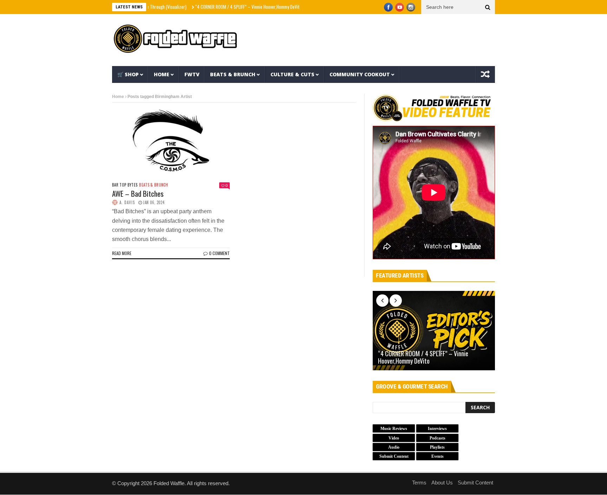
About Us (442, 483)
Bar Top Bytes (124, 185)
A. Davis (127, 202)
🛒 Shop (128, 74)
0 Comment (219, 253)
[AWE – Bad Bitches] (171, 141)
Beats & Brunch (232, 74)
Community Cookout (359, 74)
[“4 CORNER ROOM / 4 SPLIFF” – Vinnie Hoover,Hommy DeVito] (434, 330)
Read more (121, 253)
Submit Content (475, 483)
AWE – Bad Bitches (138, 193)
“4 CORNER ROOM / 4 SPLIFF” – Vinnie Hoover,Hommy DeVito (236, 6)
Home (161, 74)
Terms (419, 483)
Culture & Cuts (292, 74)
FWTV (192, 74)
